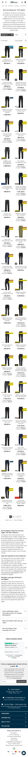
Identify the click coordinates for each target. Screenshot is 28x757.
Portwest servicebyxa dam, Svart (21, 134)
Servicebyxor (23, 5)
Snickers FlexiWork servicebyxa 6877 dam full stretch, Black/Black (20, 369)
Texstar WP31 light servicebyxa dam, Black (7, 83)
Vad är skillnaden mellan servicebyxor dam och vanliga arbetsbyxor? (12, 613)
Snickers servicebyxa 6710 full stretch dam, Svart (7, 502)
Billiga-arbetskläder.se (14, 730)
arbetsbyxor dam (18, 571)
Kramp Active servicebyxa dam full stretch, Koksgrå (21, 502)
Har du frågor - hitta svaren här (15, 704)
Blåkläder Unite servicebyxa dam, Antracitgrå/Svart (7, 162)
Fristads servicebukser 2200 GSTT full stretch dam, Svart (20, 422)
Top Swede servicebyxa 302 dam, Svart (21, 110)
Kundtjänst (5, 713)
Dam (6, 5)
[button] (24, 753)
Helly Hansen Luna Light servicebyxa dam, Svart (21, 267)
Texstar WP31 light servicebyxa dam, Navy (7, 267)
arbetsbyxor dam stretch (11, 572)
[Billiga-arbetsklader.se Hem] (14, 2)
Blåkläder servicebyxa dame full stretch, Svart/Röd (7, 319)
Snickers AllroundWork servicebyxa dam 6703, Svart (20, 319)
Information (5, 718)
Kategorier (5, 35)
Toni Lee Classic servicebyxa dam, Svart (7, 293)
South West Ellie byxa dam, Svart (7, 345)
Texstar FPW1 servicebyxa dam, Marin (21, 448)
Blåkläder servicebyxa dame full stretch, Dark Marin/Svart (7, 475)
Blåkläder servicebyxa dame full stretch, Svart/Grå (7, 111)
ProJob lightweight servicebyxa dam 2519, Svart (7, 188)
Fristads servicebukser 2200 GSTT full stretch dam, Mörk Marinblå (20, 188)
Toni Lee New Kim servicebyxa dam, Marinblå (7, 135)
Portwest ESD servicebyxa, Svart (7, 214)
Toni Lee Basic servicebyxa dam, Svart (20, 161)
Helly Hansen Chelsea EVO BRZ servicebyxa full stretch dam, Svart (21, 84)
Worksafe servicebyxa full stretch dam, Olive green (21, 241)
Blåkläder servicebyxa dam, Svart (21, 60)
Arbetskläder (10, 5)
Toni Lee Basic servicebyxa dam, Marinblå (21, 475)
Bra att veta (5, 722)
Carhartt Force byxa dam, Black (7, 395)
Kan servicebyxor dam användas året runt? (9, 629)
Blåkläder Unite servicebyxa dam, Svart (7, 60)
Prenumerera (21, 681)
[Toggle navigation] (2, 2)
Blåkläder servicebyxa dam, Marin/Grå (7, 368)
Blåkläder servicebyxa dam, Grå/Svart (21, 293)
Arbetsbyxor (16, 5)
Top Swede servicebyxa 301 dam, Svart (7, 448)
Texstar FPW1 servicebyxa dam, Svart (7, 240)
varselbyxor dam (9, 596)
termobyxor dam (15, 592)
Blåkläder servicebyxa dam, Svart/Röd (21, 214)
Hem (3, 5)
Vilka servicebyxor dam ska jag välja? (12, 621)
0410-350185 (15, 690)
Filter (16, 35)
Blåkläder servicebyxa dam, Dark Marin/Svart (20, 395)
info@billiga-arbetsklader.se (15, 698)
